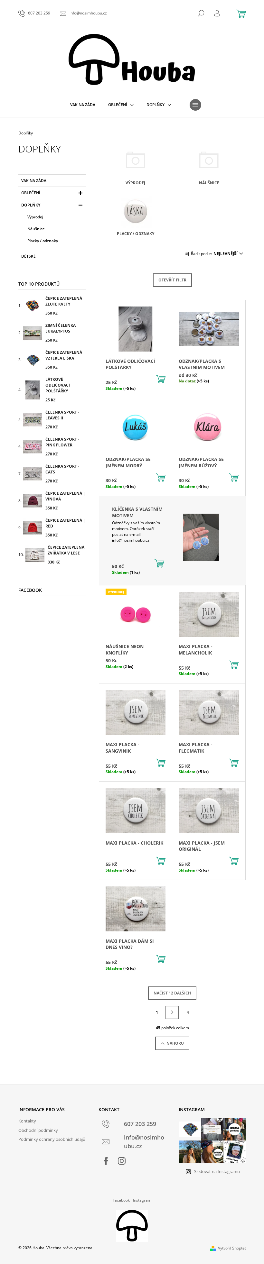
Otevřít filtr (172, 280)
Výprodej (35, 217)
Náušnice (36, 229)
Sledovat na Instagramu (217, 1171)
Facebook (121, 1200)
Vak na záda (33, 180)
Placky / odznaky (42, 240)
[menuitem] (83, 105)
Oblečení (30, 193)
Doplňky (30, 205)
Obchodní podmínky (38, 1130)
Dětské (28, 256)
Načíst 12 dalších (172, 993)
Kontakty (27, 1121)
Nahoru (175, 1043)
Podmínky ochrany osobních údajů (51, 1139)
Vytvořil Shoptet (232, 1248)
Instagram (142, 1200)
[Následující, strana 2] (172, 1012)
